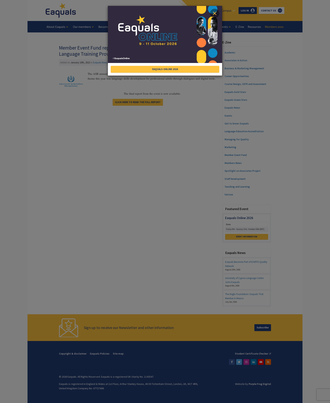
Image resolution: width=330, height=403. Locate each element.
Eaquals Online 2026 (165, 69)
